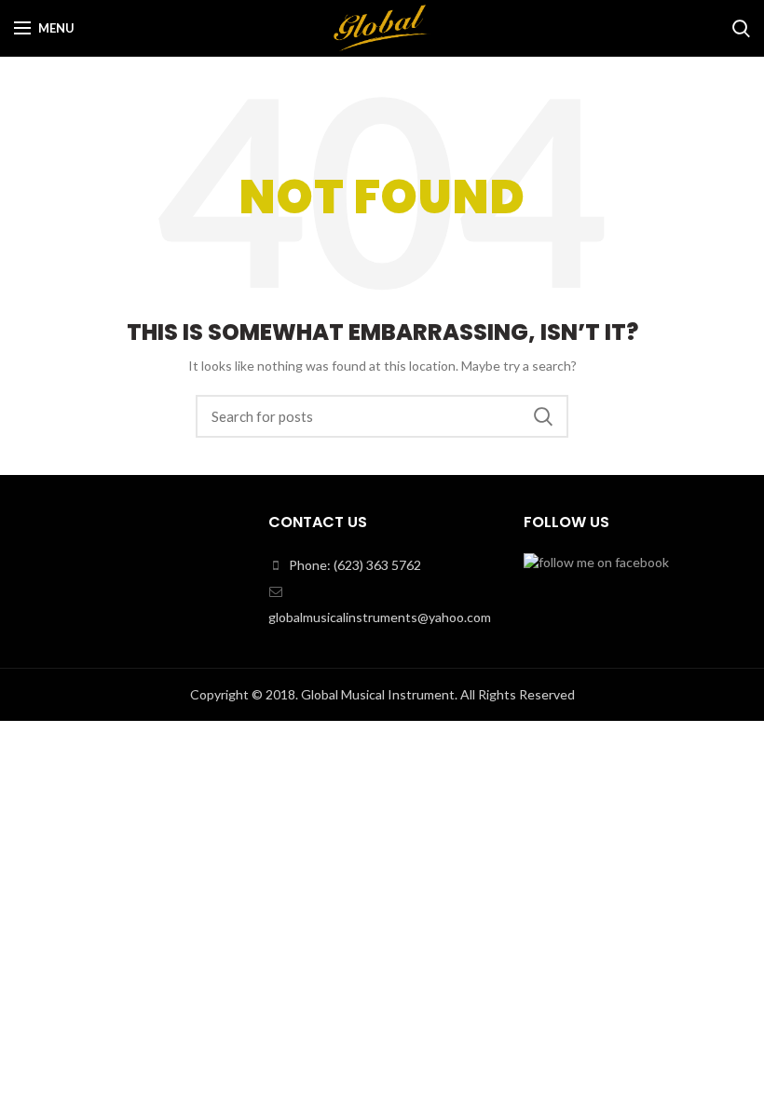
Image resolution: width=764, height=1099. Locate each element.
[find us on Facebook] (596, 561)
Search (543, 416)
